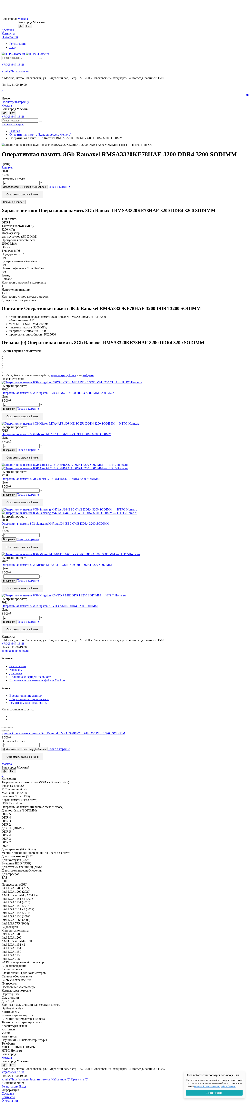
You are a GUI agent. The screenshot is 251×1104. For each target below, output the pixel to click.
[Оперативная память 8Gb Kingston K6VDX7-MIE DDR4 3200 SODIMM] (125, 595)
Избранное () (61, 1079)
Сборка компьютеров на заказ (29, 699)
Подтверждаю (214, 1092)
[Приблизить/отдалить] (11, 727)
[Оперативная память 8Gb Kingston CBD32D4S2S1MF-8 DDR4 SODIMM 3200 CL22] (125, 382)
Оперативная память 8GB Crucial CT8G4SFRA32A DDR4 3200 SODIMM (51, 478)
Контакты (8, 33)
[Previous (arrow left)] (3, 730)
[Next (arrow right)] (7, 730)
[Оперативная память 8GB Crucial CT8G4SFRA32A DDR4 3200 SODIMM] (125, 466)
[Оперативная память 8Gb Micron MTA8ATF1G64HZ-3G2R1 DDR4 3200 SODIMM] (125, 554)
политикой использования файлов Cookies (215, 1086)
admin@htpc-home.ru (15, 71)
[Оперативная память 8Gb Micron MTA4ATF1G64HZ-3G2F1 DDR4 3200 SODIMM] (125, 423)
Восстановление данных (25, 695)
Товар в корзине (59, 186)
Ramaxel (7, 167)
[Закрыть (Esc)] (3, 727)
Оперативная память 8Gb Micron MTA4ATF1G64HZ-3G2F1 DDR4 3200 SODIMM (56, 434)
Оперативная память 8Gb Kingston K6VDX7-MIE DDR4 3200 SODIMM (50, 606)
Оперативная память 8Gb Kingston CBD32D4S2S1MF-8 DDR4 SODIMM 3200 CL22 (58, 393)
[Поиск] (40, 58)
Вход (12, 47)
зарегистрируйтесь (63, 375)
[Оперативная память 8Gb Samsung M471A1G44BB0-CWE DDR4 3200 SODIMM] (125, 511)
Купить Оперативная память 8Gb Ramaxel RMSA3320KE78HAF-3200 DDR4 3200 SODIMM (63, 733)
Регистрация (17, 43)
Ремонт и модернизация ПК (28, 702)
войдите (88, 375)
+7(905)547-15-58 (13, 64)
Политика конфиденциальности (30, 676)
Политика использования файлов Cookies (37, 680)
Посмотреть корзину (15, 102)
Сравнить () (79, 1079)
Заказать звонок (40, 1079)
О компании (10, 37)
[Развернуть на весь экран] (7, 727)
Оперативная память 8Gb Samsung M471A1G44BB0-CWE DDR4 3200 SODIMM (55, 523)
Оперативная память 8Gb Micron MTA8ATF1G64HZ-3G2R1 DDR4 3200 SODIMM (57, 564)
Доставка (8, 30)
